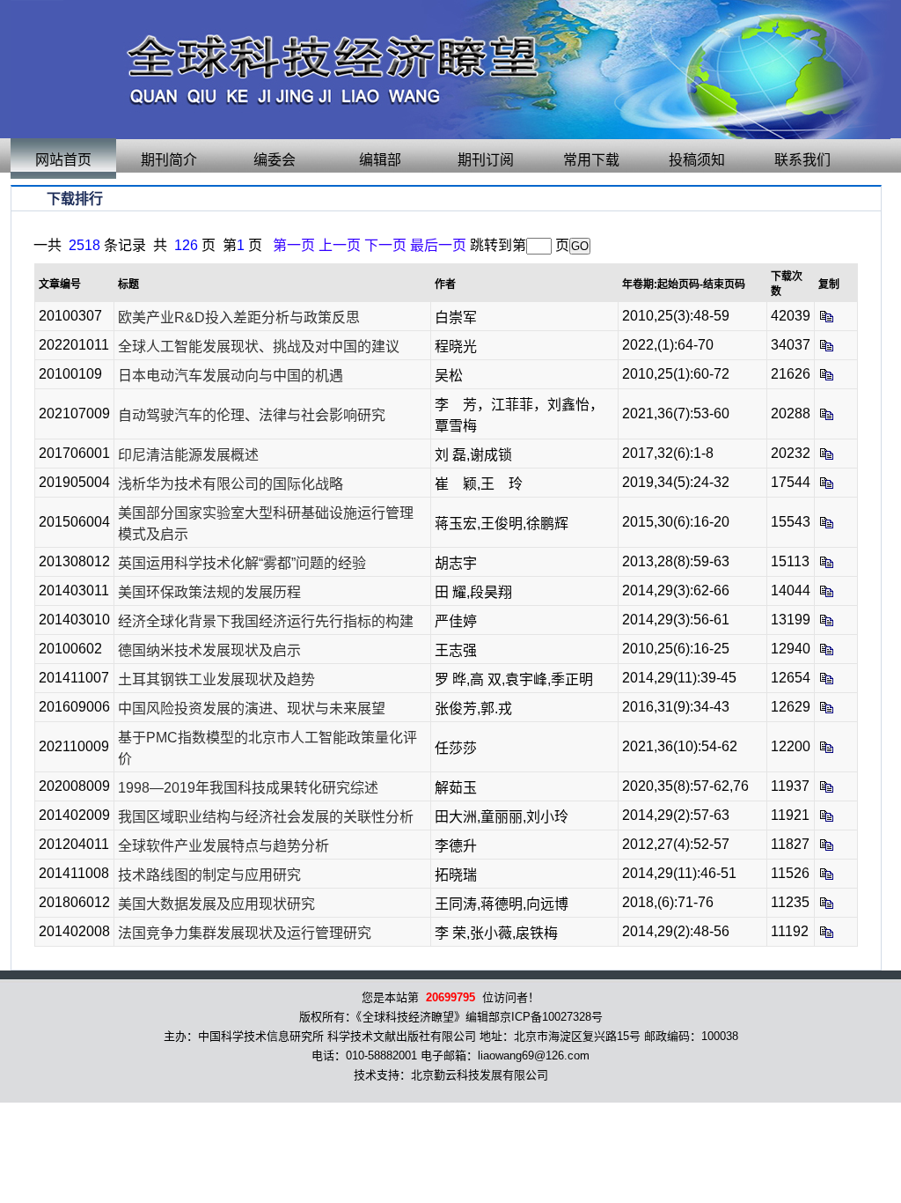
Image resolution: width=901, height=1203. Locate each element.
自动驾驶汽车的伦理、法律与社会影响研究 (251, 415)
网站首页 (63, 159)
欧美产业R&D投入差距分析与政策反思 (239, 317)
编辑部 (380, 159)
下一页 (385, 245)
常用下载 (591, 159)
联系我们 (802, 159)
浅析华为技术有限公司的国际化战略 (230, 483)
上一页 (340, 245)
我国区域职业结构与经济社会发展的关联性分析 (266, 816)
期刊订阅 (486, 159)
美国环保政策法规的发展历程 (209, 592)
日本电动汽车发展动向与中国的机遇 (230, 375)
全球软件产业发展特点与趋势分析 (223, 845)
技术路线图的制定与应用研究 (209, 874)
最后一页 (438, 245)
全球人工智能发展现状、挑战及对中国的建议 (258, 346)
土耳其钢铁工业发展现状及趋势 (216, 679)
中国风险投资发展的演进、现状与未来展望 (251, 708)
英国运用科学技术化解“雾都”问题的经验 (242, 563)
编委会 (274, 159)
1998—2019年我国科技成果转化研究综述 (248, 787)
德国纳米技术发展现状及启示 (209, 650)
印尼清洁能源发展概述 (188, 454)
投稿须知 (697, 159)
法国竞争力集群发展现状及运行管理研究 (244, 933)
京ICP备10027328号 (551, 1016)
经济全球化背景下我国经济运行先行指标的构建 (266, 621)
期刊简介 (169, 159)
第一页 (294, 245)
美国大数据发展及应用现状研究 (216, 904)
